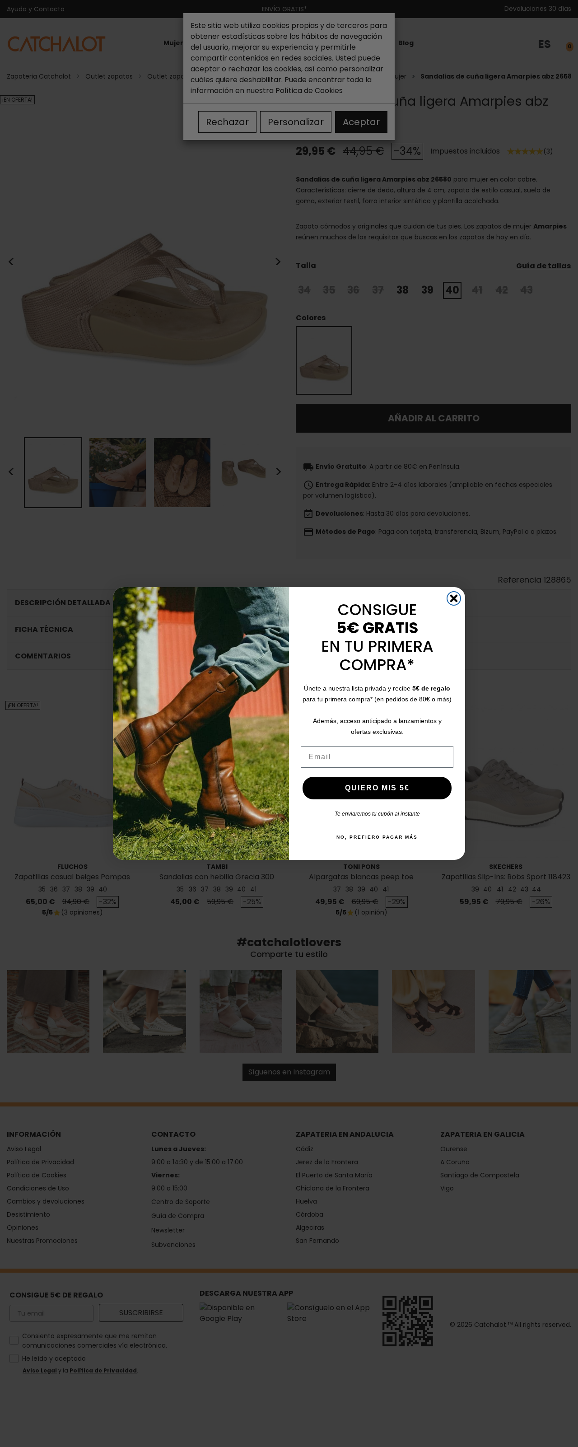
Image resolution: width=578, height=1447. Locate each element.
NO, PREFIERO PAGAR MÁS (377, 837)
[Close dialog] (454, 598)
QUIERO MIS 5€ (377, 788)
